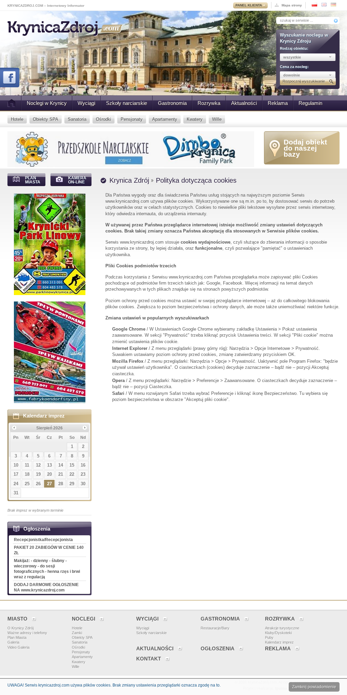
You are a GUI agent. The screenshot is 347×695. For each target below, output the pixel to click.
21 (60, 474)
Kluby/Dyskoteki (278, 633)
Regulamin (310, 103)
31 (16, 492)
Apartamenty (82, 657)
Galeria (13, 642)
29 (71, 483)
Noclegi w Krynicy (47, 103)
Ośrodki (78, 647)
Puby (269, 637)
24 (16, 483)
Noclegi (83, 619)
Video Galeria (18, 647)
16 (83, 465)
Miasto (17, 619)
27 (49, 483)
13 (49, 465)
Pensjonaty (81, 652)
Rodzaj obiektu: (294, 48)
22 (71, 474)
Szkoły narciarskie (126, 103)
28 (60, 483)
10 (16, 465)
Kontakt (148, 659)
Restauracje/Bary (215, 628)
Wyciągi (86, 103)
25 (27, 483)
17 (16, 474)
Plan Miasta (16, 637)
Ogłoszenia (217, 648)
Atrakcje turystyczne (282, 628)
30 (83, 483)
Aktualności (244, 103)
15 (71, 465)
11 (27, 465)
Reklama (278, 103)
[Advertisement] (220, 466)
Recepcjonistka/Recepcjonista (43, 539)
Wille (75, 667)
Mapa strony (292, 5)
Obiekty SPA (82, 637)
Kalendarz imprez (44, 416)
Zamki (77, 633)
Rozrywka (209, 103)
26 (38, 483)
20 (49, 474)
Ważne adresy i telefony (27, 633)
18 (27, 474)
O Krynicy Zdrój (20, 628)
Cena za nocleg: (294, 67)
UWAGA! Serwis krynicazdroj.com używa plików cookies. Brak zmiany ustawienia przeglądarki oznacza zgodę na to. (114, 685)
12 (38, 465)
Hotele (77, 628)
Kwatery (78, 662)
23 (83, 474)
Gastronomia (172, 103)
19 (38, 474)
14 (60, 465)
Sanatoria (79, 642)
